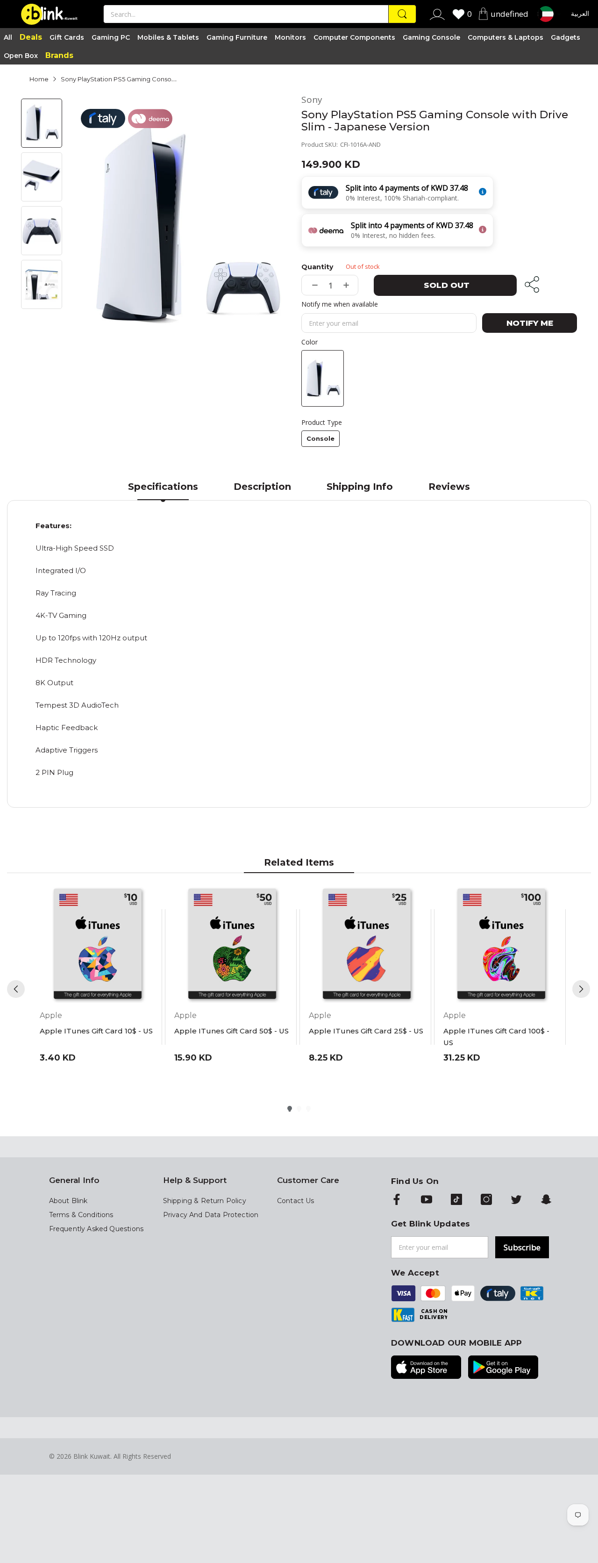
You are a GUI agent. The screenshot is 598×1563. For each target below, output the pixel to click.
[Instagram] (486, 1200)
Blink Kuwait (91, 1456)
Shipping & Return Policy (204, 1201)
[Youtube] (426, 1200)
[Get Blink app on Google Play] (503, 1368)
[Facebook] (396, 1200)
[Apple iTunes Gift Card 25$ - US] (367, 945)
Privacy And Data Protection (211, 1215)
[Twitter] (516, 1200)
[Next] (581, 989)
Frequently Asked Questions (96, 1229)
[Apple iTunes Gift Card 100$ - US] (501, 945)
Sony (311, 100)
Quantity (317, 267)
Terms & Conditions (81, 1215)
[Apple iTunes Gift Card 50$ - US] (232, 945)
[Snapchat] (546, 1200)
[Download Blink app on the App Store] (426, 1368)
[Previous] (16, 989)
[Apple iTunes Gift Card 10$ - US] (98, 945)
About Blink (68, 1201)
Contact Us (295, 1201)
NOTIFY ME (529, 323)
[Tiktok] (456, 1200)
